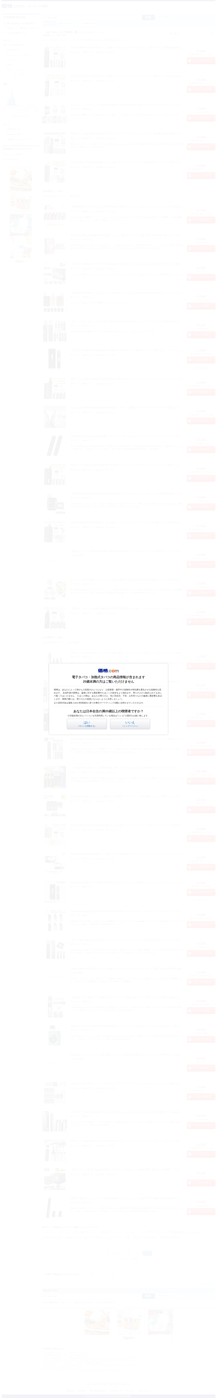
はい (86, 724)
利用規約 (83, 703)
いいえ (130, 724)
